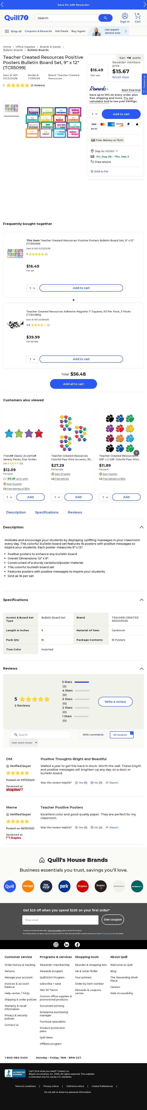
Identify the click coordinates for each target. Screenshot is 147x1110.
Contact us (12, 1024)
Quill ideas (46, 1037)
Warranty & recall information (15, 1007)
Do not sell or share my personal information (67, 1092)
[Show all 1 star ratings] (81, 716)
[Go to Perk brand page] (64, 887)
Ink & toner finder (86, 971)
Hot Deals (61, 31)
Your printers (83, 977)
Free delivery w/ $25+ (110, 140)
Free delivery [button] (62, 478)
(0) (65, 695)
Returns (10, 971)
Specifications (47, 512)
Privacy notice (51, 1086)
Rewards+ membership (55, 964)
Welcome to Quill (121, 964)
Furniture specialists (53, 1021)
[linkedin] (67, 945)
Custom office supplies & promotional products (56, 998)
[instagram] (56, 945)
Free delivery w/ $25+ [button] (18, 488)
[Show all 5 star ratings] (81, 682)
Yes (81, 782)
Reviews (75, 512)
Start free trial (131, 89)
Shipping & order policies (21, 999)
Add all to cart (73, 384)
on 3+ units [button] (22, 478)
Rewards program (51, 971)
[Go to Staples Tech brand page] (101, 887)
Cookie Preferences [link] (102, 1086)
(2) (64, 686)
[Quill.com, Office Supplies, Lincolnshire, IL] (15, 1074)
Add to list (101, 171)
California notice (75, 1086)
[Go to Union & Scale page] (119, 887)
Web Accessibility (121, 993)
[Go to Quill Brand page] (10, 887)
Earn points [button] (130, 57)
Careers (115, 986)
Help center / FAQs (17, 993)
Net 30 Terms (49, 989)
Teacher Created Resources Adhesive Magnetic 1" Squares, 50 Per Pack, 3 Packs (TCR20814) (78, 313)
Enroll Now (120, 77)
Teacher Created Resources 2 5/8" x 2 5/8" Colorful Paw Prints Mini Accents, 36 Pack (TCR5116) (119, 457)
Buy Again (78, 31)
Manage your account (19, 977)
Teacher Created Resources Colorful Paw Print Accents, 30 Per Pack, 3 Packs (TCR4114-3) (71, 457)
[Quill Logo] (17, 17)
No (96, 782)
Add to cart (121, 114)
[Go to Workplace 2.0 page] (137, 887)
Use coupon (113, 919)
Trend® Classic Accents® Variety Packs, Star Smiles (20, 457)
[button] (145, 4)
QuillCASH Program (52, 977)
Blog (113, 971)
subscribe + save (50, 983)
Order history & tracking (20, 964)
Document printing (52, 1005)
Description (16, 512)
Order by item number (89, 983)
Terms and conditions (55, 930)
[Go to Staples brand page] (83, 887)
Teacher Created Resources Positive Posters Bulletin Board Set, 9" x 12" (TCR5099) (80, 242)
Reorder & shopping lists (91, 964)
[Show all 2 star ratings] (82, 708)
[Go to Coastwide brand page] (28, 887)
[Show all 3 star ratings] (82, 699)
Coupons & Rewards (38, 31)
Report (113, 782)
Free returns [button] (103, 161)
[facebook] (77, 945)
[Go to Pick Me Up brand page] (46, 887)
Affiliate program (50, 1043)
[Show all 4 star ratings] (82, 690)
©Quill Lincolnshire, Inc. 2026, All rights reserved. (54, 1074)
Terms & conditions (25, 1086)
